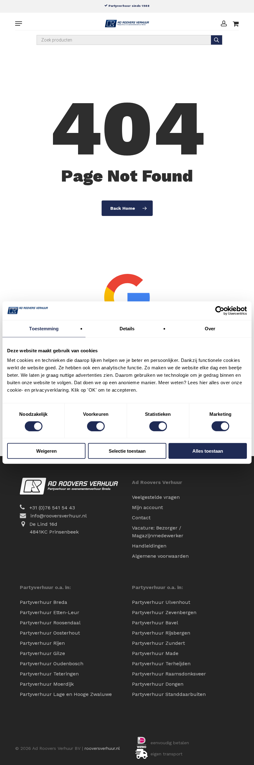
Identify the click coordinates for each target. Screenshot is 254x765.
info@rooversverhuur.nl (58, 516)
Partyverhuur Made (155, 653)
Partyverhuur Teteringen (49, 674)
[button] (18, 23)
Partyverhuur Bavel (155, 623)
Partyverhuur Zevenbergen (164, 612)
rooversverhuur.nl (102, 748)
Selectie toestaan (127, 451)
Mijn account (147, 507)
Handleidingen (149, 546)
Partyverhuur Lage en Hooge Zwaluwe (66, 694)
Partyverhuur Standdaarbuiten (169, 694)
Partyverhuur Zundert (158, 643)
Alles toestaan (207, 451)
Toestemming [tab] (44, 328)
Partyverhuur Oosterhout (50, 633)
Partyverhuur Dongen (157, 684)
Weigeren (46, 451)
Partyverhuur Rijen (42, 643)
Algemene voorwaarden (160, 556)
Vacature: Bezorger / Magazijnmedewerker (157, 532)
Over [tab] (210, 328)
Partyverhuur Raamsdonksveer (169, 674)
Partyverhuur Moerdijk (47, 684)
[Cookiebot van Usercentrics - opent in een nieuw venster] (220, 310)
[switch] (96, 426)
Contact (141, 518)
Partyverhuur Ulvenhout (161, 602)
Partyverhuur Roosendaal (50, 623)
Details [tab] (127, 328)
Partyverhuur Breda (43, 602)
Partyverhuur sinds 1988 (128, 5)
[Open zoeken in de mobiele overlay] (129, 40)
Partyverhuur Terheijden (161, 663)
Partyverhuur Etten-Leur (49, 612)
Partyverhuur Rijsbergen (161, 633)
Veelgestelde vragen (156, 497)
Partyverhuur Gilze (42, 653)
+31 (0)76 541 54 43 (52, 508)
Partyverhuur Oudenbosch (51, 663)
